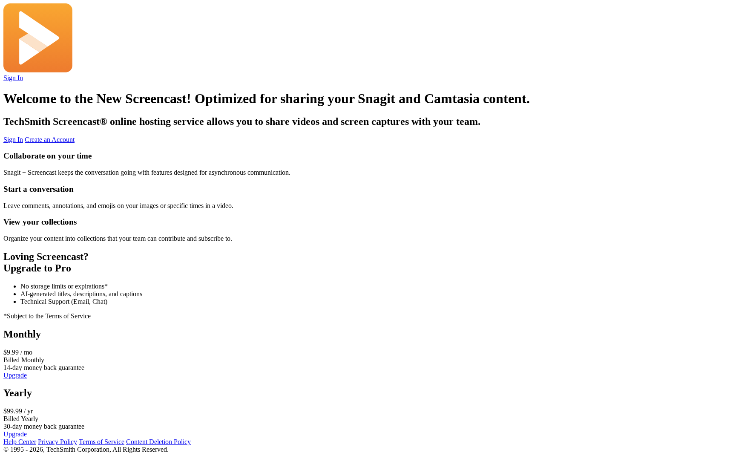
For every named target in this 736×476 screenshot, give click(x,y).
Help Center (19, 441)
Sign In (13, 77)
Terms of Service (101, 441)
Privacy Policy (57, 441)
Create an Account (50, 139)
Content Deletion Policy (158, 441)
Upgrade (15, 375)
